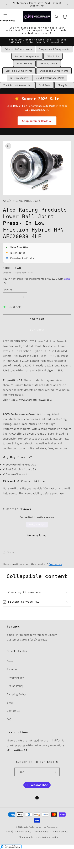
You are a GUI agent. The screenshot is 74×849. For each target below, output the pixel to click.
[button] (7, 17)
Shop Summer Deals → (37, 121)
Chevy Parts (64, 85)
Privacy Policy (15, 677)
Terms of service (60, 831)
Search (11, 661)
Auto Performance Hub (35, 827)
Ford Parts (44, 85)
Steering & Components (19, 70)
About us (12, 669)
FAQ (9, 719)
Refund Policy (15, 685)
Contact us (55, 564)
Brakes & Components (27, 56)
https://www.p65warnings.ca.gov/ (30, 399)
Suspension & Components (54, 49)
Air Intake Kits (24, 63)
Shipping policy (27, 837)
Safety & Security (19, 77)
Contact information (48, 837)
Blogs (10, 702)
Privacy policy (42, 831)
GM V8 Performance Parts (50, 77)
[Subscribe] (55, 772)
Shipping (7, 273)
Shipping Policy (16, 694)
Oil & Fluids (53, 56)
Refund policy (24, 831)
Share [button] (10, 552)
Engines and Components (54, 70)
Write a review (37, 524)
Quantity (8, 289)
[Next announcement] (67, 4)
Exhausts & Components (18, 49)
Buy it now (37, 329)
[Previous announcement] (6, 4)
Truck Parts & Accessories (17, 85)
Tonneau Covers (48, 63)
